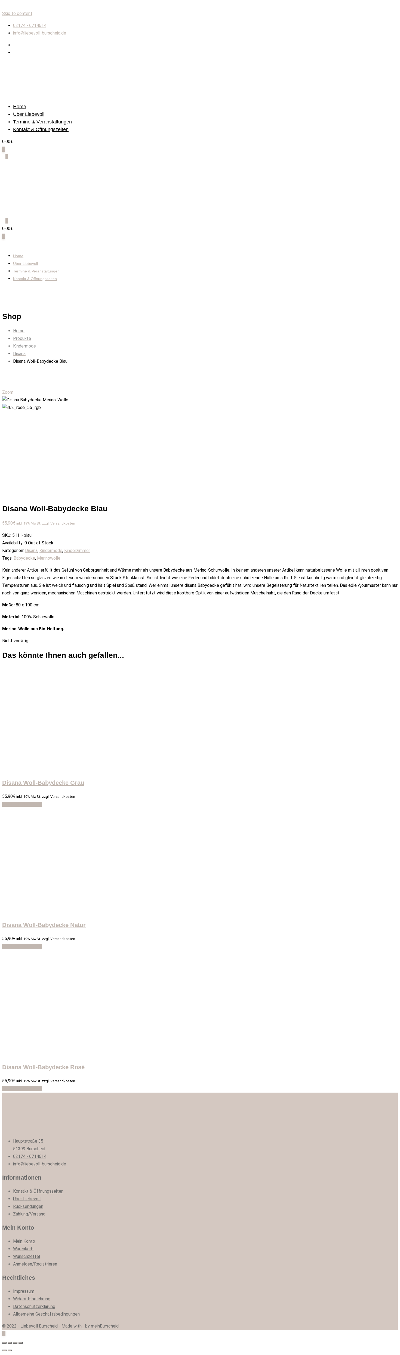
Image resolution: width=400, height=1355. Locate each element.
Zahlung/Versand (29, 1214)
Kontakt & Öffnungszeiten (41, 129)
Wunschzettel (26, 1256)
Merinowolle (48, 558)
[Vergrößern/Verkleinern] (21, 1343)
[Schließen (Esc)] (4, 1343)
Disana (31, 550)
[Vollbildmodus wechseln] (15, 1343)
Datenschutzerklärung (34, 1306)
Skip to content (17, 13)
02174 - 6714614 (29, 25)
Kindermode (50, 550)
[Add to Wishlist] (5, 804)
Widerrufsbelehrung (31, 1298)
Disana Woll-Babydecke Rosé (43, 1067)
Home (19, 106)
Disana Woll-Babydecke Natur (44, 925)
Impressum (23, 1291)
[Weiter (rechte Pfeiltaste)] (10, 1350)
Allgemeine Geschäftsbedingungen (46, 1314)
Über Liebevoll (28, 114)
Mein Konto (24, 1241)
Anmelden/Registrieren (35, 1264)
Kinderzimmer (77, 550)
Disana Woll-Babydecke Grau (43, 782)
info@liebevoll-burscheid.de (39, 33)
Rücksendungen (28, 1206)
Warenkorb (23, 1248)
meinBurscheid (105, 1326)
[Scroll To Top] (3, 1333)
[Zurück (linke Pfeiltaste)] (4, 1350)
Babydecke (24, 558)
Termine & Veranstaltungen (42, 122)
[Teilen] (10, 1343)
